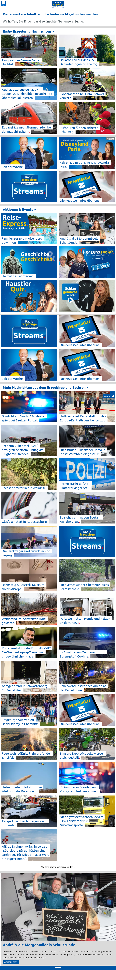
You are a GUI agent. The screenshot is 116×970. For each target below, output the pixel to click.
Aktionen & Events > (19, 209)
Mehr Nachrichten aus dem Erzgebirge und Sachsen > (45, 387)
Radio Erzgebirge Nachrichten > (28, 31)
